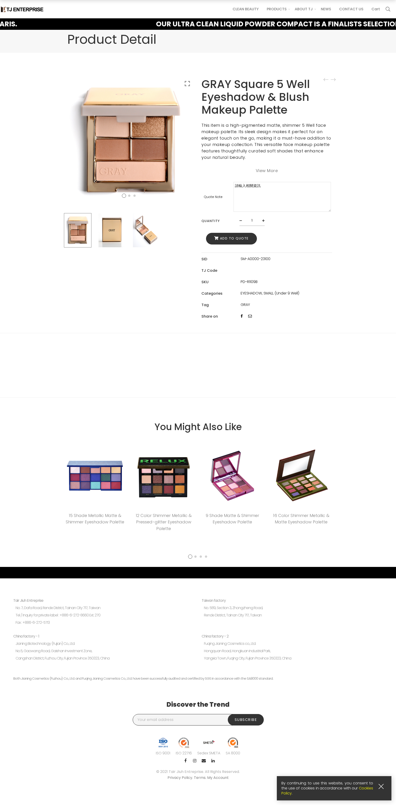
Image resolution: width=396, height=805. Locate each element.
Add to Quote (234, 238)
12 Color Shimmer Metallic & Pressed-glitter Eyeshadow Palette (164, 522)
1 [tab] (190, 557)
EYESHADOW (251, 293)
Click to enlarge (187, 83)
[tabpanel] (94, 486)
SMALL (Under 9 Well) (281, 293)
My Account (218, 777)
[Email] (250, 316)
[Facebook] (242, 316)
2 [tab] (195, 556)
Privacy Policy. (181, 777)
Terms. (200, 777)
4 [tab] (206, 556)
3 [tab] (201, 556)
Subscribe (246, 719)
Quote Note (213, 197)
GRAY (245, 304)
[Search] (388, 9)
